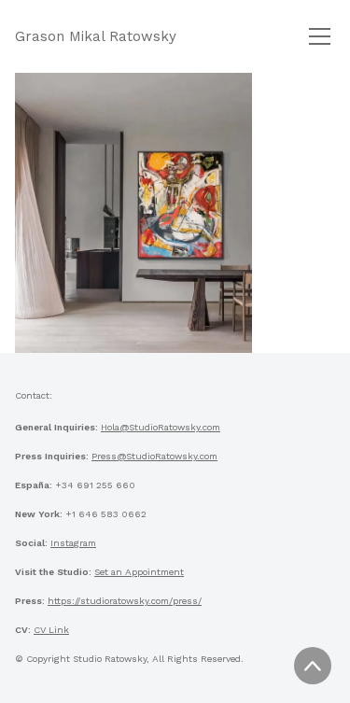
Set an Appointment (139, 572)
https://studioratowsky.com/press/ (125, 601)
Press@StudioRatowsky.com (154, 456)
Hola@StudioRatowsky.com (160, 427)
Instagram (73, 543)
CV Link (51, 630)
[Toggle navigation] (319, 36)
